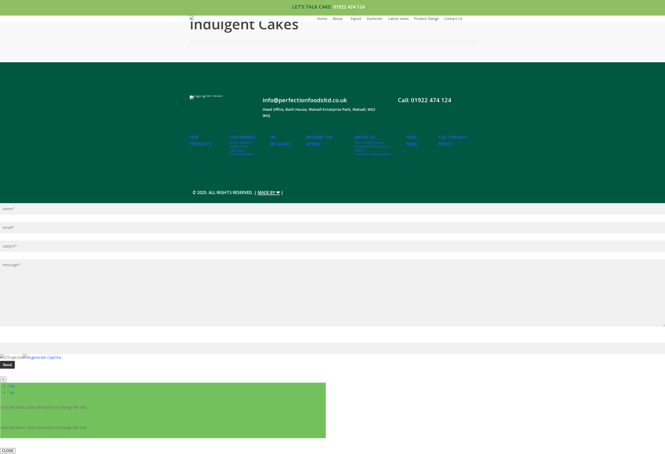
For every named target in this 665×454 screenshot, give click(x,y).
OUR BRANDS (242, 137)
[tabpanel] (163, 411)
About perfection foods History (372, 148)
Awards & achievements (372, 154)
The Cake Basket (241, 154)
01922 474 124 (348, 7)
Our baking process (369, 142)
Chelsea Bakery (240, 142)
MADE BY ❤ (269, 192)
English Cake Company (238, 148)
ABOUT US (365, 137)
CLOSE (8, 451)
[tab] (11, 385)
